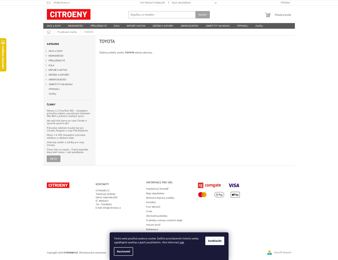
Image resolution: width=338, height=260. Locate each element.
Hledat (202, 14)
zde (182, 242)
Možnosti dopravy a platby (160, 198)
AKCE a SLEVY (56, 51)
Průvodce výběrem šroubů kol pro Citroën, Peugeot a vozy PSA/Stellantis (67, 129)
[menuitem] (53, 26)
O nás (149, 211)
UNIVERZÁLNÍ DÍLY (57, 79)
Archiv (53, 158)
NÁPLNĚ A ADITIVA (58, 70)
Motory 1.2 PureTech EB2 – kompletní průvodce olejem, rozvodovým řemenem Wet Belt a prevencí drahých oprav (68, 113)
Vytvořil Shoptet (282, 253)
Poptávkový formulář (152, 2)
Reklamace (152, 229)
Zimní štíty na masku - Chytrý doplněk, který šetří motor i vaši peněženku (67, 151)
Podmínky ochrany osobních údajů (164, 220)
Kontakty (151, 202)
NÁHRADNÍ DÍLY (56, 56)
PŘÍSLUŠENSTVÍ (57, 60)
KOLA (51, 65)
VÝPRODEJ (54, 89)
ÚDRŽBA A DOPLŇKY (59, 75)
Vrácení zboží (153, 225)
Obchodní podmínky (156, 216)
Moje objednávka (181, 2)
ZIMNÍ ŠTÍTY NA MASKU (61, 84)
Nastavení (123, 251)
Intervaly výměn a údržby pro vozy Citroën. (65, 143)
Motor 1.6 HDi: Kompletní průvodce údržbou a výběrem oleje (66, 136)
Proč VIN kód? (153, 207)
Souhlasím (215, 241)
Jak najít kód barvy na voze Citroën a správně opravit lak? (67, 122)
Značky (52, 94)
